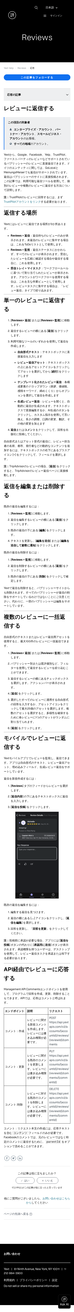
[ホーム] (12, 18)
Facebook (7, 1158)
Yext (6, 1269)
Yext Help (9, 68)
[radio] (25, 1180)
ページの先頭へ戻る (16, 1214)
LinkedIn (20, 1158)
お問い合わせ (12, 1254)
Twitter (13, 1158)
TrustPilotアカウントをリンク (22, 202)
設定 (54, 1280)
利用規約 (9, 1280)
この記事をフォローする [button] (37, 77)
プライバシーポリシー (33, 1280)
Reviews (22, 68)
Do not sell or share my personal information (31, 1286)
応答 (32, 68)
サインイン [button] (56, 15)
